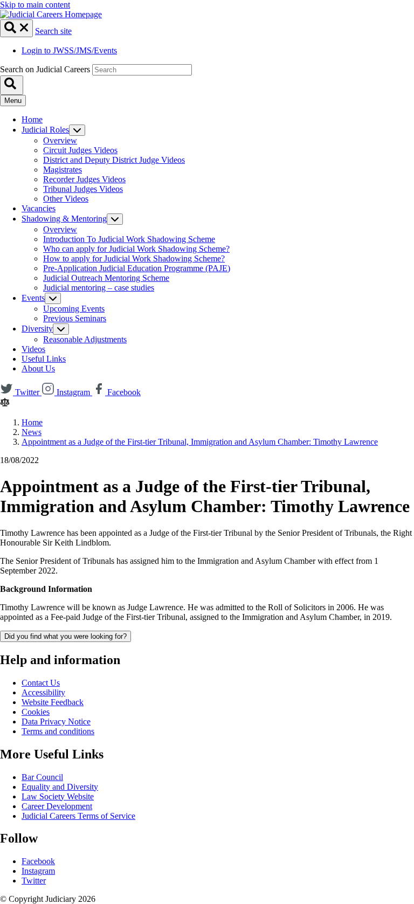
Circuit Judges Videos (80, 150)
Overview (60, 140)
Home (32, 119)
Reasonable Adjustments (85, 339)
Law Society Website (58, 796)
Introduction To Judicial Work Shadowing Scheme (129, 239)
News (32, 432)
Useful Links (44, 358)
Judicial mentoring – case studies (98, 287)
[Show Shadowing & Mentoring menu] (115, 219)
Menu (13, 100)
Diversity (37, 328)
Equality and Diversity (60, 786)
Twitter (34, 880)
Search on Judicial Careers (45, 69)
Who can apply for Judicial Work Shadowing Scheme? (136, 248)
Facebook (38, 861)
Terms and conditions (58, 731)
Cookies (36, 711)
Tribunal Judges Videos (83, 189)
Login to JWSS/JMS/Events (69, 50)
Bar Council (42, 777)
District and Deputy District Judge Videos (114, 159)
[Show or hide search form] (16, 28)
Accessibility (43, 692)
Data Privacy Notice (56, 721)
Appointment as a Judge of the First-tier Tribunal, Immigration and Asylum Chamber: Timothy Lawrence (200, 441)
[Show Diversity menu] (61, 329)
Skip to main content (35, 4)
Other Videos (65, 198)
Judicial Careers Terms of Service (78, 815)
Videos (33, 349)
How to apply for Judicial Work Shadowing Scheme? (134, 258)
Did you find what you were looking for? (65, 636)
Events (33, 297)
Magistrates (62, 169)
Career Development (57, 806)
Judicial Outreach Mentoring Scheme (106, 277)
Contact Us (41, 682)
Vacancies (39, 208)
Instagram (38, 870)
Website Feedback (53, 702)
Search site (53, 31)
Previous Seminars (74, 318)
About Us (38, 368)
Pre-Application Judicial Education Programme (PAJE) (136, 268)
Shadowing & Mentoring (64, 218)
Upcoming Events (74, 308)
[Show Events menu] (53, 298)
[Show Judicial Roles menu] (77, 130)
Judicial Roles (45, 129)
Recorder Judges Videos (84, 179)
